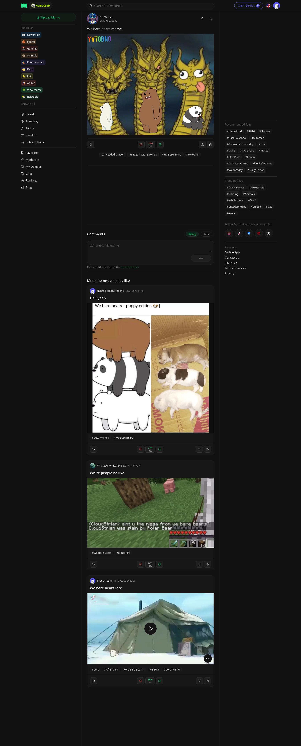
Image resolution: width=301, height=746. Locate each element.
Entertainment (33, 62)
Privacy (229, 273)
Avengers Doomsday (241, 144)
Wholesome (31, 90)
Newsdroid (31, 34)
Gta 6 (232, 150)
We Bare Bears (172, 154)
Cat (270, 206)
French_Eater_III (106, 580)
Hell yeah (98, 298)
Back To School (237, 137)
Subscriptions (35, 142)
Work (232, 213)
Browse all (28, 104)
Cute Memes (101, 437)
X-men (251, 157)
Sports (28, 41)
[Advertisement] (251, 65)
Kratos (264, 150)
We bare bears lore (106, 588)
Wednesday (236, 170)
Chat (29, 174)
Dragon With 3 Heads (144, 154)
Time (207, 234)
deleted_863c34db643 (110, 290)
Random (31, 135)
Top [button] (28, 128)
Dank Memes (237, 187)
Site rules (231, 263)
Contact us (232, 257)
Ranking (31, 180)
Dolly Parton (256, 170)
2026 (252, 131)
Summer (258, 137)
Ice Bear (154, 669)
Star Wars (234, 157)
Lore (96, 669)
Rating (192, 234)
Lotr (262, 144)
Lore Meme (173, 669)
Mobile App (232, 252)
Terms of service (235, 268)
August (266, 131)
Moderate (32, 160)
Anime (28, 83)
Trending (32, 121)
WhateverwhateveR (108, 465)
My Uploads (34, 167)
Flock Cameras (263, 163)
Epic (27, 76)
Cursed (257, 206)
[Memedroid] (24, 5)
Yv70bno (106, 17)
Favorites (32, 153)
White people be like (107, 473)
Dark (27, 69)
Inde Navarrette (238, 163)
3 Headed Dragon (113, 154)
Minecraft (124, 552)
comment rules (130, 267)
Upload (50, 17)
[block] (210, 144)
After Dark (112, 669)
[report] (202, 144)
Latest (30, 114)
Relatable (30, 96)
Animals (29, 55)
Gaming (29, 48)
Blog (29, 187)
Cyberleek (248, 150)
